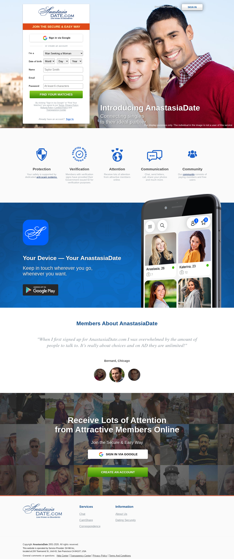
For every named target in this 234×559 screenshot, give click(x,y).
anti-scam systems (46, 177)
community (189, 174)
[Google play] (40, 290)
